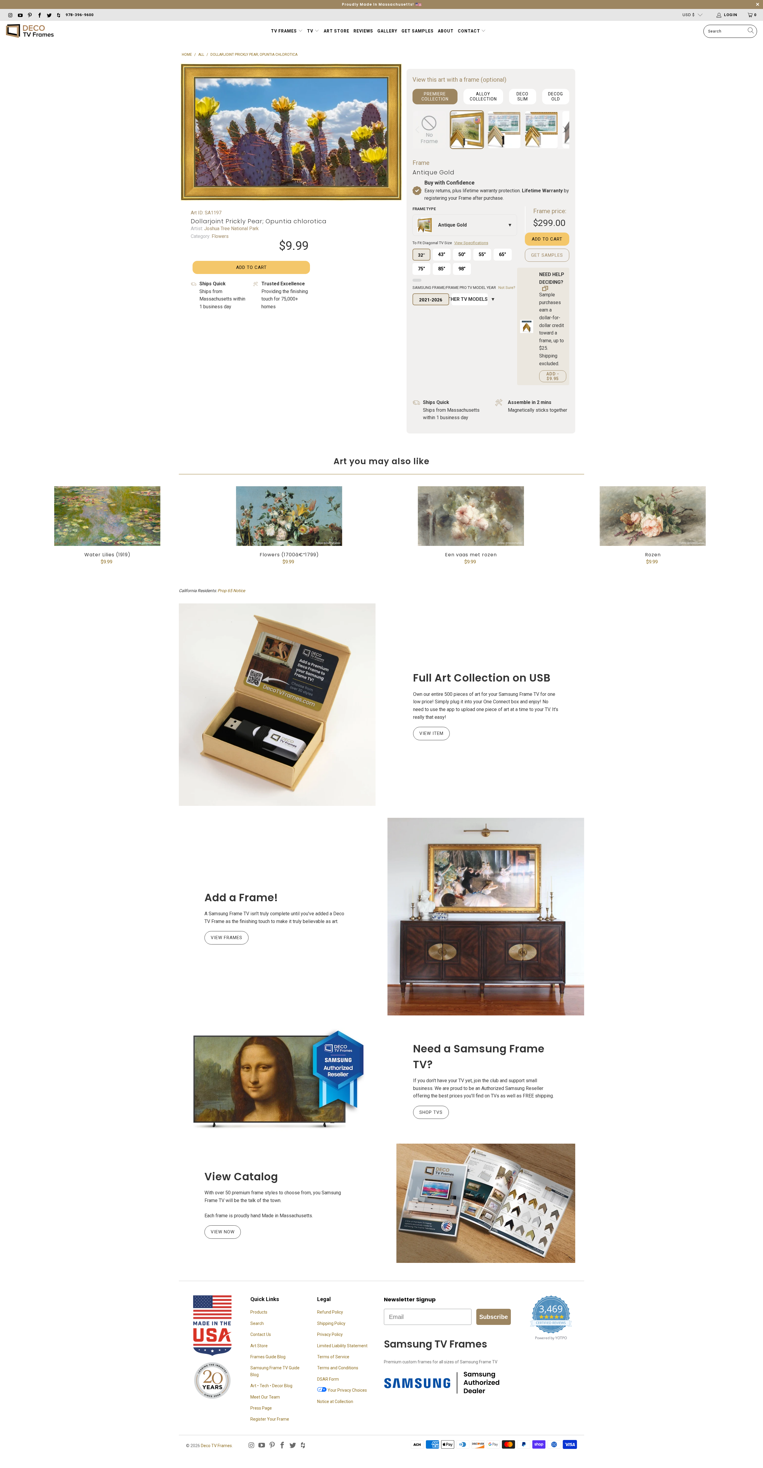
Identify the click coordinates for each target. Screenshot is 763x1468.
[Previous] (418, 129)
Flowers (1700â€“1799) (289, 516)
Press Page (261, 1408)
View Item (431, 733)
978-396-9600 (80, 15)
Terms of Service (333, 1356)
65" (502, 254)
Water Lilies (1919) (107, 516)
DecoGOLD (555, 96)
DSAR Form (328, 1379)
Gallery (387, 31)
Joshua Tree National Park (231, 228)
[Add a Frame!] (485, 916)
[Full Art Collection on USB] (277, 704)
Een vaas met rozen (471, 516)
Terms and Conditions (337, 1367)
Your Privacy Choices (347, 1390)
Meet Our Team (265, 1397)
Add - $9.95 (552, 376)
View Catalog (241, 1176)
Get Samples (417, 31)
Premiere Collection (435, 96)
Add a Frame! (241, 897)
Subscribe (493, 1317)
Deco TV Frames (216, 1445)
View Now (223, 1232)
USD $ (689, 15)
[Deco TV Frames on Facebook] (39, 15)
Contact (469, 31)
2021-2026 (430, 300)
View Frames (226, 937)
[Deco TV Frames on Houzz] (58, 15)
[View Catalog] (485, 1203)
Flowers (219, 236)
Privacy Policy (330, 1334)
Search (257, 1323)
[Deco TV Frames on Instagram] (10, 15)
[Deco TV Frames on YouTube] (19, 15)
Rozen (652, 516)
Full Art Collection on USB (482, 677)
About (446, 31)
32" (421, 255)
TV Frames (284, 31)
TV (310, 31)
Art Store (336, 31)
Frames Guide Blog (268, 1356)
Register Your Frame (269, 1419)
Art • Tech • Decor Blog (271, 1385)
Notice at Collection (335, 1401)
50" (462, 254)
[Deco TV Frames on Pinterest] (29, 15)
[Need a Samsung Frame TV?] (277, 1079)
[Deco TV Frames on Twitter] (49, 15)
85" (441, 269)
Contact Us (260, 1334)
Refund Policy (330, 1312)
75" (421, 269)
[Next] (564, 129)
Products (258, 1312)
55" (482, 254)
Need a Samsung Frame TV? (479, 1056)
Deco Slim (522, 96)
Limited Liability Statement (342, 1345)
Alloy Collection (483, 96)
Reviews (363, 31)
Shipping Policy (331, 1323)
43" (441, 254)
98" (462, 269)
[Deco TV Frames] (30, 31)
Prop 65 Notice (231, 590)
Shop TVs (431, 1112)
